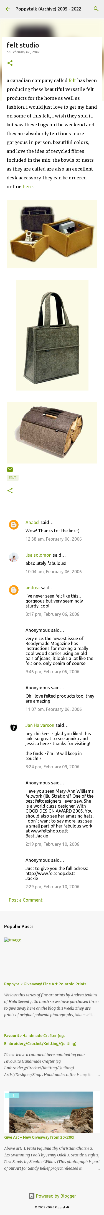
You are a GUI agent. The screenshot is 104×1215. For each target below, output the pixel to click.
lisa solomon (39, 554)
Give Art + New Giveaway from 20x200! (39, 1137)
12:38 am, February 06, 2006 (54, 538)
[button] (10, 63)
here (27, 186)
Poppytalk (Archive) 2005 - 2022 (48, 8)
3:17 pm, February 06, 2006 (52, 614)
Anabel (32, 522)
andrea (33, 587)
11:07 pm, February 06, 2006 (54, 709)
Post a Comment (25, 899)
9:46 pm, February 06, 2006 (52, 671)
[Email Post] (10, 471)
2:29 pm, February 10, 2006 (52, 886)
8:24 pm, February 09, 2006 (52, 766)
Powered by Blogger (55, 1195)
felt (72, 80)
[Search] (96, 8)
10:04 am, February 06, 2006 (54, 571)
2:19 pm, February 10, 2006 (52, 844)
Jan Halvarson (40, 725)
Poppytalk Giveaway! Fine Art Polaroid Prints (45, 984)
